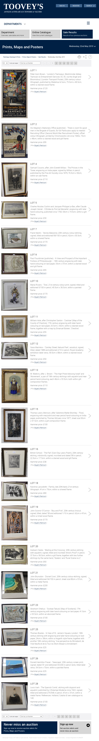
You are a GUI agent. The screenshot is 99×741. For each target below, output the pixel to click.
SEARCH (90, 5)
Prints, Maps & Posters (29, 57)
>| (75, 63)
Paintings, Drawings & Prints (11, 57)
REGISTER (76, 6)
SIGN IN (62, 6)
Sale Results (42, 57)
